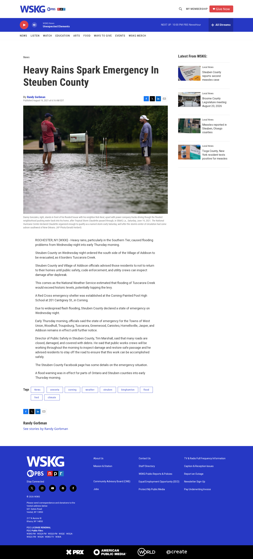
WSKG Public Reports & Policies (155, 474)
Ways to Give (103, 35)
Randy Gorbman (36, 97)
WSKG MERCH (137, 35)
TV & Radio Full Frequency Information (204, 458)
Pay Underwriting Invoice (197, 489)
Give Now (223, 9)
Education (62, 35)
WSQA (69, 534)
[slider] (39, 25)
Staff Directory (147, 466)
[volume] (34, 25)
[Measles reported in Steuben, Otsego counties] (189, 125)
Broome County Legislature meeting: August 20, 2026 (214, 102)
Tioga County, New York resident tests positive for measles (214, 154)
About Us (98, 458)
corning (72, 389)
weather (90, 389)
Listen (35, 35)
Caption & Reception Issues (199, 466)
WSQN (41, 537)
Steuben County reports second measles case (211, 76)
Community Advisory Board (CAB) (111, 481)
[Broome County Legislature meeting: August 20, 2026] (189, 99)
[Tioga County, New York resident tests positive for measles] (189, 152)
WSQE (62, 534)
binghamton (128, 389)
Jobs (96, 489)
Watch (47, 35)
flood (146, 389)
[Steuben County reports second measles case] (189, 73)
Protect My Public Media (152, 489)
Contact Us (145, 458)
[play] (24, 25)
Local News (207, 67)
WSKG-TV (49, 537)
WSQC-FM (31, 537)
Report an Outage (193, 474)
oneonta (54, 389)
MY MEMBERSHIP (197, 9)
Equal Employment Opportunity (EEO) (159, 481)
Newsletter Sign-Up (194, 481)
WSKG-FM (31, 534)
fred (36, 397)
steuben (107, 389)
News (23, 35)
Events (120, 35)
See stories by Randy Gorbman (45, 429)
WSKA (58, 537)
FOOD (87, 35)
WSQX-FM (41, 534)
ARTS (76, 35)
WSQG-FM (52, 534)
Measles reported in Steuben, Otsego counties (214, 128)
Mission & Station (102, 466)
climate (52, 397)
